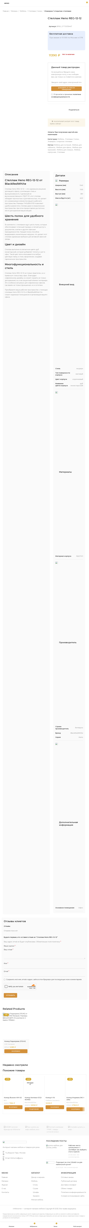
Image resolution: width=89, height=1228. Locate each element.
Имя (6, 963)
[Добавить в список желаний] (55, 109)
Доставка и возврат (68, 1185)
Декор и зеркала (37, 1177)
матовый (79, 374)
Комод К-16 (50, 1098)
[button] (15, 1051)
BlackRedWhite (77, 733)
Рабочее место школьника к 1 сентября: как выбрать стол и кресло (77, 1149)
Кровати (36, 1196)
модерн (79, 369)
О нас (4, 1188)
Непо (81, 737)
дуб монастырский (77, 385)
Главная (6, 11)
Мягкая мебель (37, 1200)
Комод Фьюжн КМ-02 (13, 1098)
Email (6, 971)
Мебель (23, 11)
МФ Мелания (9, 1044)
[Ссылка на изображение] (15, 1142)
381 (81, 194)
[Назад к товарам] (82, 11)
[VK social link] (72, 112)
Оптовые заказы (67, 1177)
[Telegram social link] (75, 112)
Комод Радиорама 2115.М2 (15, 1041)
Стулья (35, 1188)
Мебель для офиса (63, 147)
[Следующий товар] (85, 11)
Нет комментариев (71, 1167)
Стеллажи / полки (35, 11)
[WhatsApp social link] (70, 112)
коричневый (78, 379)
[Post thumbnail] (56, 1151)
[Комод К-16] (55, 1086)
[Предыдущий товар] (79, 11)
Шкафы (36, 1192)
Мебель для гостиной (62, 145)
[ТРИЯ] (55, 1129)
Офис (80, 908)
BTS (5, 1100)
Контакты (5, 1192)
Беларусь (79, 728)
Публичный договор (69, 1181)
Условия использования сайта (72, 1196)
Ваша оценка (9, 946)
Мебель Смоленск (52, 1100)
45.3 (81, 198)
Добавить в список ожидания (66, 88)
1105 (81, 189)
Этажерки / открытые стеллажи (57, 11)
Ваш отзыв (8, 950)
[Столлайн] (76, 1129)
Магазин (14, 11)
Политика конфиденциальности (73, 1192)
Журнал (5, 1185)
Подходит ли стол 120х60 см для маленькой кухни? (69, 1163)
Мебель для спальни (65, 150)
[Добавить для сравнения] (51, 109)
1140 (81, 185)
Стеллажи (61, 152)
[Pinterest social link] (80, 109)
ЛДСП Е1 (79, 556)
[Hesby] (12, 1129)
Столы (35, 1185)
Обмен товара (66, 1188)
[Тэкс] (33, 1129)
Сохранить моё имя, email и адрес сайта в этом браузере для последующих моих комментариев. (44, 979)
